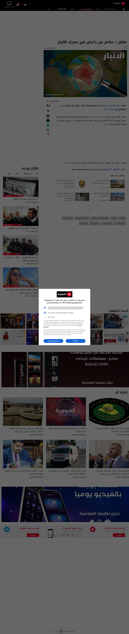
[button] (64, 317)
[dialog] (64, 317)
